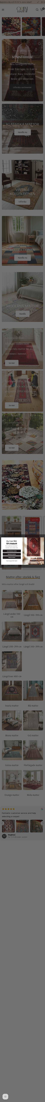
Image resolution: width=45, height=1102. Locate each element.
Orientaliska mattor (12, 551)
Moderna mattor (12, 554)
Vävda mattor (11, 557)
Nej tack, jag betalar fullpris (11, 560)
